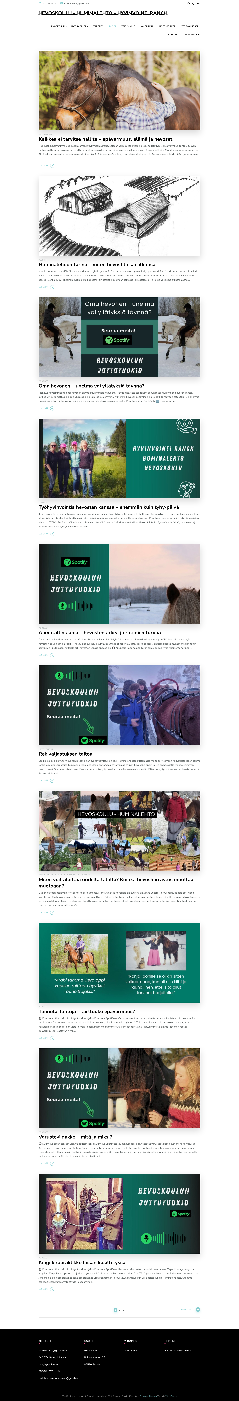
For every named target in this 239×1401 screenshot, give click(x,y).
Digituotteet (167, 26)
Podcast (44, 381)
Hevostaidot (46, 749)
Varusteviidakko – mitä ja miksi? (75, 1137)
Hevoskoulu (57, 26)
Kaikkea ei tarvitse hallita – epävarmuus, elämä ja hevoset (105, 139)
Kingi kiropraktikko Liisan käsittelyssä (82, 1262)
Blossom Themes (148, 1396)
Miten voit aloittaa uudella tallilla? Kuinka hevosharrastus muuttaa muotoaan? (116, 882)
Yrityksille (128, 26)
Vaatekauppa (192, 34)
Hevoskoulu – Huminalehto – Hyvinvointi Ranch (103, 13)
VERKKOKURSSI (189, 26)
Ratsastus (73, 875)
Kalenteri (147, 26)
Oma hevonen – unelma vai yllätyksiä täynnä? (91, 386)
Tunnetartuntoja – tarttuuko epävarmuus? (87, 1011)
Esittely (98, 26)
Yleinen (43, 260)
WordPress (171, 1396)
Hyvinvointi (78, 26)
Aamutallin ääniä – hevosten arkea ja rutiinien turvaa (100, 633)
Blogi (112, 26)
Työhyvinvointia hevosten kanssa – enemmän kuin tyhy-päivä (109, 507)
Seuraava (186, 1309)
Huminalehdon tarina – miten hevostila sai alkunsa (97, 265)
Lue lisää (43, 165)
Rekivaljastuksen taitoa (65, 754)
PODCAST (173, 34)
